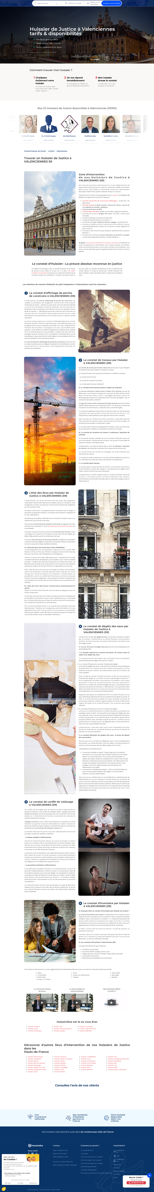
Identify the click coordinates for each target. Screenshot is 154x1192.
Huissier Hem (112, 1063)
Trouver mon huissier (111, 3)
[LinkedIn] (37, 1153)
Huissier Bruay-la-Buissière (117, 1069)
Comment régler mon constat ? (91, 1160)
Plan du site (117, 1164)
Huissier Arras (86, 1067)
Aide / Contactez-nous (60, 1150)
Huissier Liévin (32, 1072)
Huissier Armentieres (88, 1061)
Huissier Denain (33, 1061)
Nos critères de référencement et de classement (96, 1173)
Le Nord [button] (51, 151)
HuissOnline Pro (120, 1160)
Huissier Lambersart (34, 1059)
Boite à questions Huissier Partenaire (65, 1165)
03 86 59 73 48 (137, 1183)
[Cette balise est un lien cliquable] (35, 1145)
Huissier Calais (113, 1067)
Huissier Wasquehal (114, 1061)
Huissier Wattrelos (85, 1031)
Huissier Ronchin (60, 1065)
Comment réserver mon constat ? (92, 1157)
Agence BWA (56, 1189)
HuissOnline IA (120, 1151)
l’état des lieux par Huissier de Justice (60, 526)
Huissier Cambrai (34, 1027)
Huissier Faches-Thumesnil (63, 1059)
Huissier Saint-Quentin (35, 1057)
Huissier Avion (59, 1069)
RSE (118, 1156)
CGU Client (116, 1174)
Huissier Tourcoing (85, 1027)
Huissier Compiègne (61, 1067)
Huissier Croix (85, 1059)
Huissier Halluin (59, 1061)
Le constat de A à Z (87, 1150)
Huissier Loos (112, 1057)
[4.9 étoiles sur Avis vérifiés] (94, 59)
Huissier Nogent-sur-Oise (36, 1067)
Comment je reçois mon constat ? (92, 1163)
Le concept (84, 1153)
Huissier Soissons (60, 1057)
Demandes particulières (88, 1166)
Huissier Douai (33, 1029)
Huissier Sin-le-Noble (88, 1063)
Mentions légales (119, 1171)
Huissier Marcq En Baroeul (63, 1029)
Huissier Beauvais (87, 1065)
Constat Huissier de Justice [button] (35, 151)
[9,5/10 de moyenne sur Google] (119, 59)
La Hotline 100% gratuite (89, 1170)
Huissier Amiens (59, 1072)
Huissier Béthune (87, 1069)
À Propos (116, 1168)
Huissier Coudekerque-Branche (118, 1059)
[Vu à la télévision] (107, 59)
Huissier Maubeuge (34, 1065)
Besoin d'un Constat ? (60, 1153)
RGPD (115, 1177)
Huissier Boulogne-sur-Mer (37, 1069)
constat (114, 195)
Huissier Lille (58, 1027)
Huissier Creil (112, 1065)
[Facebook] (29, 1153)
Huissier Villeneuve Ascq (87, 1029)
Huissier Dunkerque (35, 1031)
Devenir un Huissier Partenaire (63, 1162)
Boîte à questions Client (60, 1157)
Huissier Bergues (60, 1063)
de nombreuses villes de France (97, 1132)
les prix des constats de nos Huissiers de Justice (102, 243)
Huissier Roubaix (59, 1031)
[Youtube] (33, 1153)
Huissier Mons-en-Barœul (36, 1063)
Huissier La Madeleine (88, 1057)
